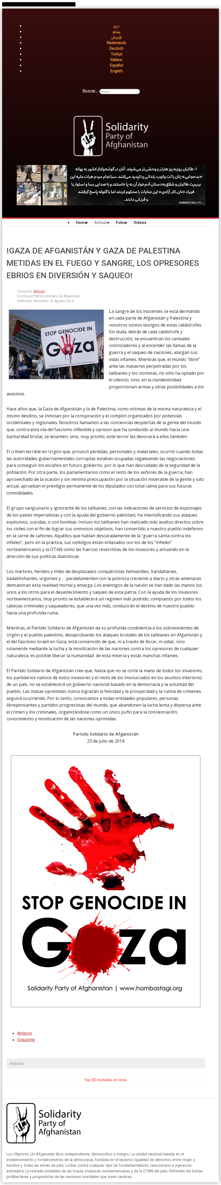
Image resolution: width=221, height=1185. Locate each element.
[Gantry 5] (43, 1124)
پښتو (116, 32)
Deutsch (116, 49)
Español (116, 66)
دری (116, 26)
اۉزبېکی (116, 38)
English (116, 71)
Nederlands (116, 43)
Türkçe (116, 55)
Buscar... (90, 91)
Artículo (39, 291)
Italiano (116, 60)
